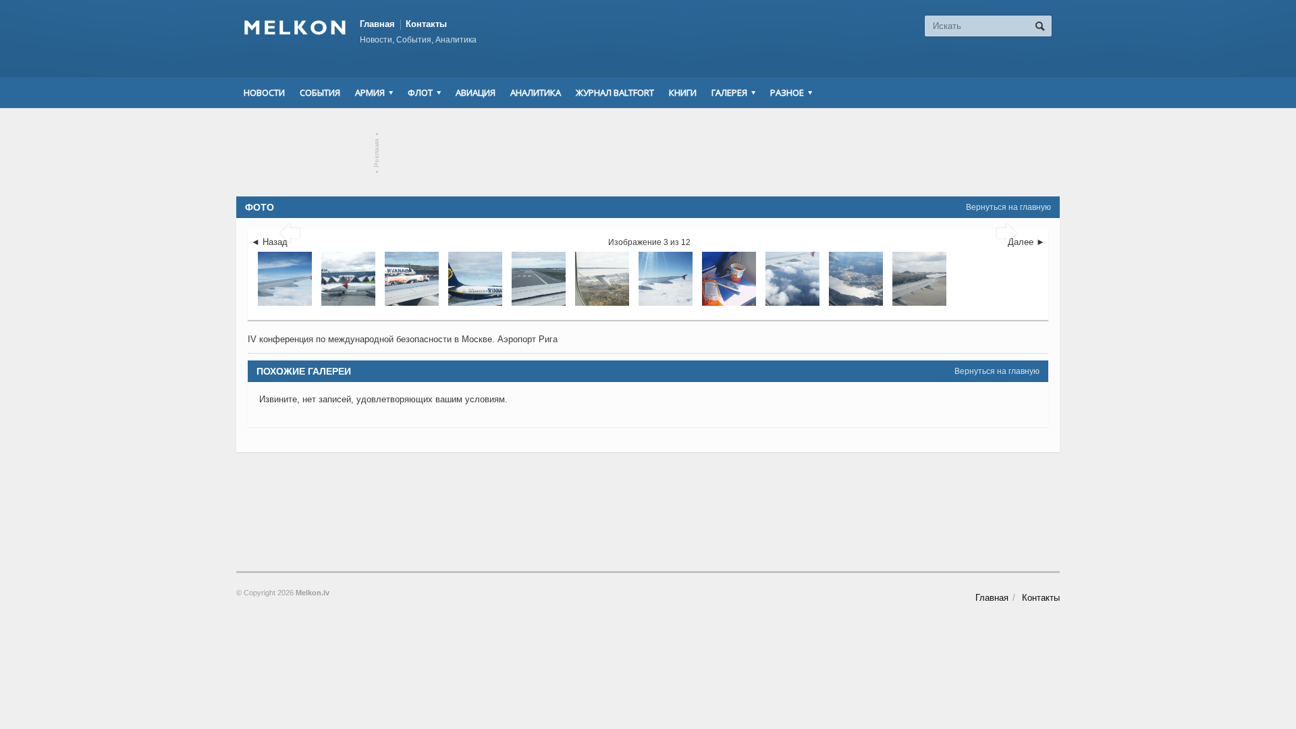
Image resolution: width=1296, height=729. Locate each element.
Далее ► (1026, 242)
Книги (683, 92)
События (320, 92)
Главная (377, 24)
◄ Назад (269, 242)
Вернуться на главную (1008, 207)
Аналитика (535, 92)
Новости (264, 92)
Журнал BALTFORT (615, 92)
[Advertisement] (648, 152)
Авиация (475, 92)
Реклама (377, 152)
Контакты (426, 24)
